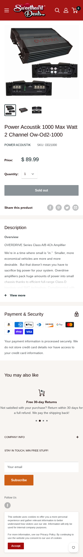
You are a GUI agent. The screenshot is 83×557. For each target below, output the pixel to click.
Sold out (41, 190)
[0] (75, 10)
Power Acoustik (17, 145)
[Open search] (57, 10)
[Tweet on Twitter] (67, 208)
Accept (15, 546)
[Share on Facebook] (50, 208)
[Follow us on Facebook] (7, 505)
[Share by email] (75, 208)
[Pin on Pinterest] (59, 208)
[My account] (66, 10)
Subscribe (19, 480)
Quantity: (11, 174)
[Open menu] (6, 10)
